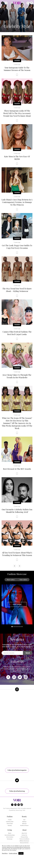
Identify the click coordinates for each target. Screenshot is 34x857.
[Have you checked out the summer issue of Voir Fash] (17, 736)
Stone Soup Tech (20, 810)
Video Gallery (23, 580)
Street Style (10, 823)
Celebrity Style (9, 821)
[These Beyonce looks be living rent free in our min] (17, 754)
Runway (10, 825)
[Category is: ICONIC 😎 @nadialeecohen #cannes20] (17, 719)
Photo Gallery (11, 580)
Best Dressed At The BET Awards (17, 469)
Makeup (24, 821)
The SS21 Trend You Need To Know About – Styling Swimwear (17, 289)
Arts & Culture (9, 837)
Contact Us (24, 835)
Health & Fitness (24, 825)
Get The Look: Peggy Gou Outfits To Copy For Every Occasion (17, 246)
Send (28, 653)
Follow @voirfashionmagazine (17, 770)
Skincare (24, 823)
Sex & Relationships (10, 835)
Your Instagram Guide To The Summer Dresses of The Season (17, 68)
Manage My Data (24, 842)
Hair (24, 819)
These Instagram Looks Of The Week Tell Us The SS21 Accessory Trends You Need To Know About (17, 113)
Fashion (17, 60)
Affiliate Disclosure (24, 841)
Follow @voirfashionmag (17, 791)
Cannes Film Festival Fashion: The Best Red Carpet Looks (17, 333)
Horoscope (9, 839)
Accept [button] (21, 853)
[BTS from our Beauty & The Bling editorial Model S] (17, 701)
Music (9, 833)
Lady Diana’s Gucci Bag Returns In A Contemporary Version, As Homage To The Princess (17, 202)
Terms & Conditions (24, 839)
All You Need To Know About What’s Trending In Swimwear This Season (17, 553)
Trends (9, 819)
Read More (5, 853)
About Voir (24, 833)
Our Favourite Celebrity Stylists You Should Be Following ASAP (17, 510)
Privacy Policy (24, 837)
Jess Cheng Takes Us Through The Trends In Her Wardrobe (17, 376)
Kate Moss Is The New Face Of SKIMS (17, 157)
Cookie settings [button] (13, 853)
